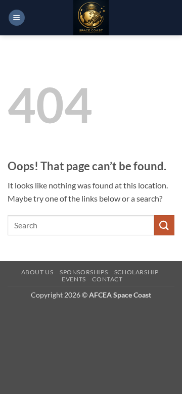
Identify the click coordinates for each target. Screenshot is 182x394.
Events (74, 279)
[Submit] (164, 225)
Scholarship (136, 272)
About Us (37, 272)
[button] (17, 18)
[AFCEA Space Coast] (91, 17)
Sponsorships (84, 272)
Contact (107, 279)
